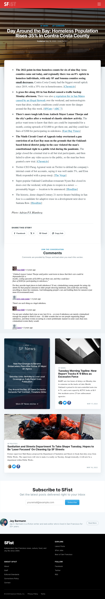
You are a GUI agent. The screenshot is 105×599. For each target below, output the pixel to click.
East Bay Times (71, 131)
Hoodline (72, 189)
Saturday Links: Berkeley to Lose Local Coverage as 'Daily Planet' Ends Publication (27, 379)
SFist (9, 542)
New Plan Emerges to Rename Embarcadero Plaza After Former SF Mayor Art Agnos (27, 366)
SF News (44, 26)
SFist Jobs (59, 550)
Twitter (58, 570)
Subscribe (72, 502)
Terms (43, 594)
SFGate (48, 108)
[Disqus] (52, 297)
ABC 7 (58, 108)
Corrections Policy (11, 578)
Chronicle (69, 86)
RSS (56, 574)
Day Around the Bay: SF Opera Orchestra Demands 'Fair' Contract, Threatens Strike (27, 390)
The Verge (60, 175)
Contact (7, 583)
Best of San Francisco (63, 554)
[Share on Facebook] (69, 403)
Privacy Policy (33, 594)
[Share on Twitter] (65, 403)
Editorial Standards (11, 574)
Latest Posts (60, 546)
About (6, 566)
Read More (92, 523)
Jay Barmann (58, 26)
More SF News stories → (27, 404)
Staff (6, 570)
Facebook (59, 566)
